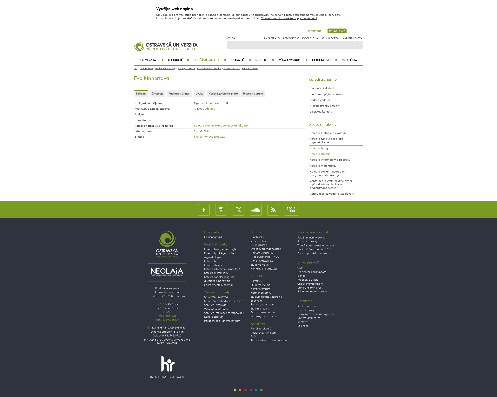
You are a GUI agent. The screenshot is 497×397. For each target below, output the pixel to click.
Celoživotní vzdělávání (310, 284)
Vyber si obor (258, 241)
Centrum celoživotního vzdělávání (332, 193)
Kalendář (302, 326)
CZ (228, 38)
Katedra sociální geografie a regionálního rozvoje (327, 173)
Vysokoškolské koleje (216, 309)
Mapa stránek (272, 38)
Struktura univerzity (165, 69)
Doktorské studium (262, 253)
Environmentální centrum (219, 285)
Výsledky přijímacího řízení (266, 249)
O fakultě (178, 60)
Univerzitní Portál (352, 38)
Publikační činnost (179, 93)
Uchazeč (241, 60)
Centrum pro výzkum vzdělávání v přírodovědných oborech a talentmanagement (331, 184)
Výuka (199, 93)
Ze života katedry (321, 111)
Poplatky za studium (263, 304)
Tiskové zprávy (305, 310)
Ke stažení (303, 322)
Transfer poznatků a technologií (315, 245)
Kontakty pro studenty (264, 316)
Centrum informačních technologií (224, 313)
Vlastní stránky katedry (325, 105)
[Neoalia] (166, 272)
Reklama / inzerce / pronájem (314, 291)
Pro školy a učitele (307, 279)
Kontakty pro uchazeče (264, 268)
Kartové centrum (213, 317)
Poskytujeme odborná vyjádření (316, 314)
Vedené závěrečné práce (223, 93)
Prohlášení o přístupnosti (311, 272)
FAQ (253, 336)
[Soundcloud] (256, 209)
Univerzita (151, 60)
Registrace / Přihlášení (263, 332)
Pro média (349, 60)
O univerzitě (146, 69)
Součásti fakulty (210, 60)
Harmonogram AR (261, 292)
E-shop (301, 276)
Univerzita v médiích (308, 318)
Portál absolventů (261, 328)
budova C (209, 108)
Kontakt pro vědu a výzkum (313, 253)
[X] (238, 209)
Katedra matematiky (323, 165)
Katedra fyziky (319, 148)
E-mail (316, 38)
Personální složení (322, 88)
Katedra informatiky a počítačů (330, 159)
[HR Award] (166, 366)
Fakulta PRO (324, 60)
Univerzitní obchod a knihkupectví (223, 301)
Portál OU (256, 281)
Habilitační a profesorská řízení (315, 249)
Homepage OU (213, 237)
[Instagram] (221, 209)
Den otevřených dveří (263, 261)
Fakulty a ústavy (186, 69)
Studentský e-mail (261, 285)
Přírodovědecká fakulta (209, 69)
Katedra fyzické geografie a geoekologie (326, 140)
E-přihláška (257, 237)
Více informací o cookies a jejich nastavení (289, 18)
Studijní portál (330, 38)
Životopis (157, 93)
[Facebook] (204, 209)
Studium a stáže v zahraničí (266, 297)
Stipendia (256, 300)
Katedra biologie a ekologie (328, 133)
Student (264, 60)
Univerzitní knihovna (216, 297)
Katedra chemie (250, 69)
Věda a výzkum (293, 60)
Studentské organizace (264, 312)
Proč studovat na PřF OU (265, 257)
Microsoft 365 (290, 38)
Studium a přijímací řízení (326, 94)
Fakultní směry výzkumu (311, 237)
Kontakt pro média (308, 306)
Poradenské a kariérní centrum (222, 321)
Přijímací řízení (259, 245)
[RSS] (273, 209)
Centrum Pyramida (215, 305)
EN (233, 38)
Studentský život (260, 265)
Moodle (306, 38)
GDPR (300, 268)
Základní (141, 93)
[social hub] (292, 209)
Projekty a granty (253, 93)
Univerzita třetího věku (310, 287)
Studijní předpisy (260, 308)
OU (135, 69)
